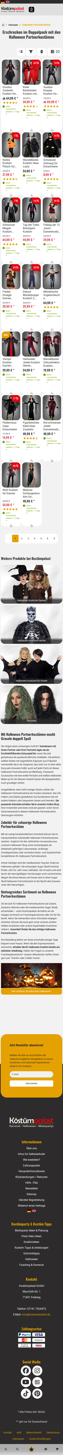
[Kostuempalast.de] (13, 9)
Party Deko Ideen (31, 1236)
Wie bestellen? (31, 1159)
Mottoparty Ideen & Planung (31, 1230)
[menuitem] (3, 2)
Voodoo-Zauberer (42, 793)
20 (57, 52)
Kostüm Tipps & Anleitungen (31, 1247)
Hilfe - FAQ (31, 1182)
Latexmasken (30, 848)
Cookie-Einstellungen (40, 1438)
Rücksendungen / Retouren (31, 1177)
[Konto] (46, 1449)
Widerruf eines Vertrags (31, 1205)
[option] (11, 72)
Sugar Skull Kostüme (48, 866)
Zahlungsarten (31, 1165)
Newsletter (31, 1188)
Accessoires (46, 841)
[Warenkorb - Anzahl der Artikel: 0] (57, 1449)
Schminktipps (31, 1253)
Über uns (31, 1148)
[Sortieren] (41, 52)
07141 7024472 (36, 1308)
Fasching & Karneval (31, 1265)
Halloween (13, 25)
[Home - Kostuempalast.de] (31, 1122)
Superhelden (39, 925)
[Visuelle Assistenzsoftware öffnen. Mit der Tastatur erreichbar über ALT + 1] (29, 9)
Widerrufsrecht (34, 1432)
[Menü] (6, 1449)
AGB (19, 1432)
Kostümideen (31, 1242)
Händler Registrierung (31, 1200)
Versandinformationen (31, 1171)
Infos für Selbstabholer (31, 1154)
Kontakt (7, 1432)
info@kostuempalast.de (36, 1314)
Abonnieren (31, 1083)
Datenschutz (53, 1432)
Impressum (18, 1438)
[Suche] (17, 1449)
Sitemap (31, 1194)
